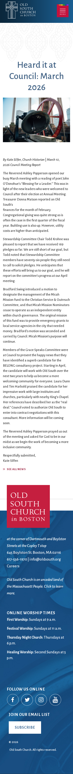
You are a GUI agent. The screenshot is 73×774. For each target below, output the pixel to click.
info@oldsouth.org (45, 559)
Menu (63, 10)
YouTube (55, 700)
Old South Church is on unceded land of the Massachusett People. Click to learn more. (35, 586)
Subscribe (25, 727)
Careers (13, 566)
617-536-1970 (17, 559)
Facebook (13, 700)
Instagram (41, 700)
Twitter (27, 700)
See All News (16, 469)
